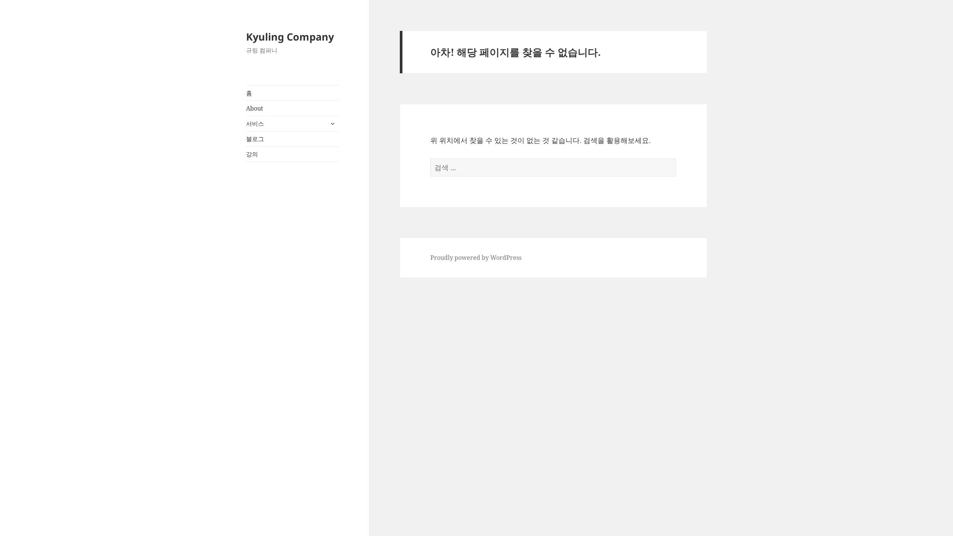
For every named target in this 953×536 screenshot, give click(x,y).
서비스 (255, 123)
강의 (252, 154)
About (254, 108)
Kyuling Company (290, 37)
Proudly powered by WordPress (476, 257)
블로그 (255, 139)
